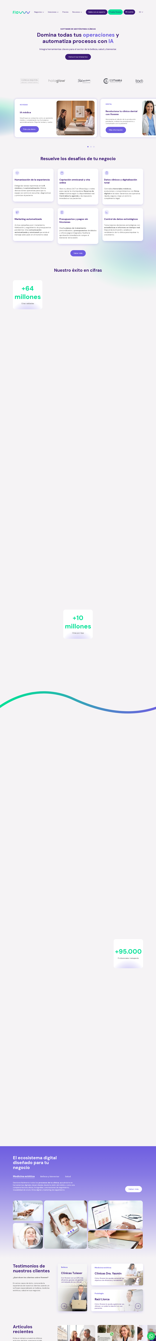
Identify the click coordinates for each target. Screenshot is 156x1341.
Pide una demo (29, 129)
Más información (116, 130)
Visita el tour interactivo (78, 57)
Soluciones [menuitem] (52, 12)
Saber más (78, 253)
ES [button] (140, 12)
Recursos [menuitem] (76, 12)
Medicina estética (24, 1176)
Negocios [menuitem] (38, 12)
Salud (68, 1176)
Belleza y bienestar (49, 1176)
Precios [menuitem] (65, 12)
